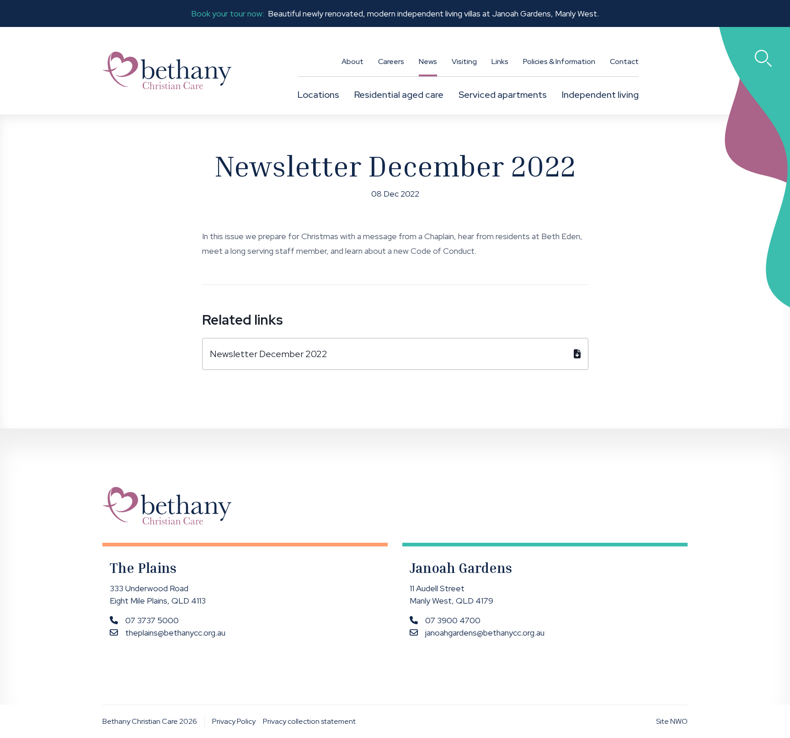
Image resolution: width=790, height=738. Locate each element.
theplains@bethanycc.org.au (175, 632)
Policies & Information (559, 61)
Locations (318, 95)
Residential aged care (398, 95)
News (428, 61)
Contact (624, 61)
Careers (391, 61)
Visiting (464, 61)
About (352, 61)
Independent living (600, 95)
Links (499, 61)
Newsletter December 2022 (268, 354)
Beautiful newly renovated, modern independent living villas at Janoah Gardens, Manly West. (395, 13)
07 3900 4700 (452, 620)
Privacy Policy (234, 721)
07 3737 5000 (152, 620)
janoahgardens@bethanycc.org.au (484, 632)
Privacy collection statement (309, 721)
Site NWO (672, 721)
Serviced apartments (503, 95)
